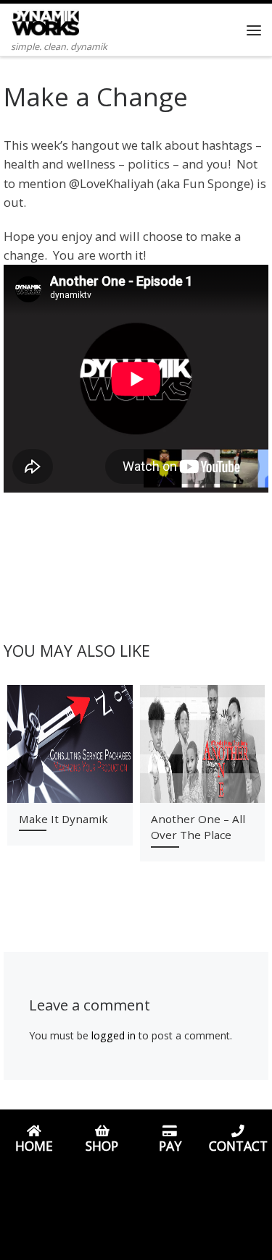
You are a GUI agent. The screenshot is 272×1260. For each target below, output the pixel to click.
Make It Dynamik (63, 819)
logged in (113, 1035)
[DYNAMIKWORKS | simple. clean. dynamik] (45, 20)
